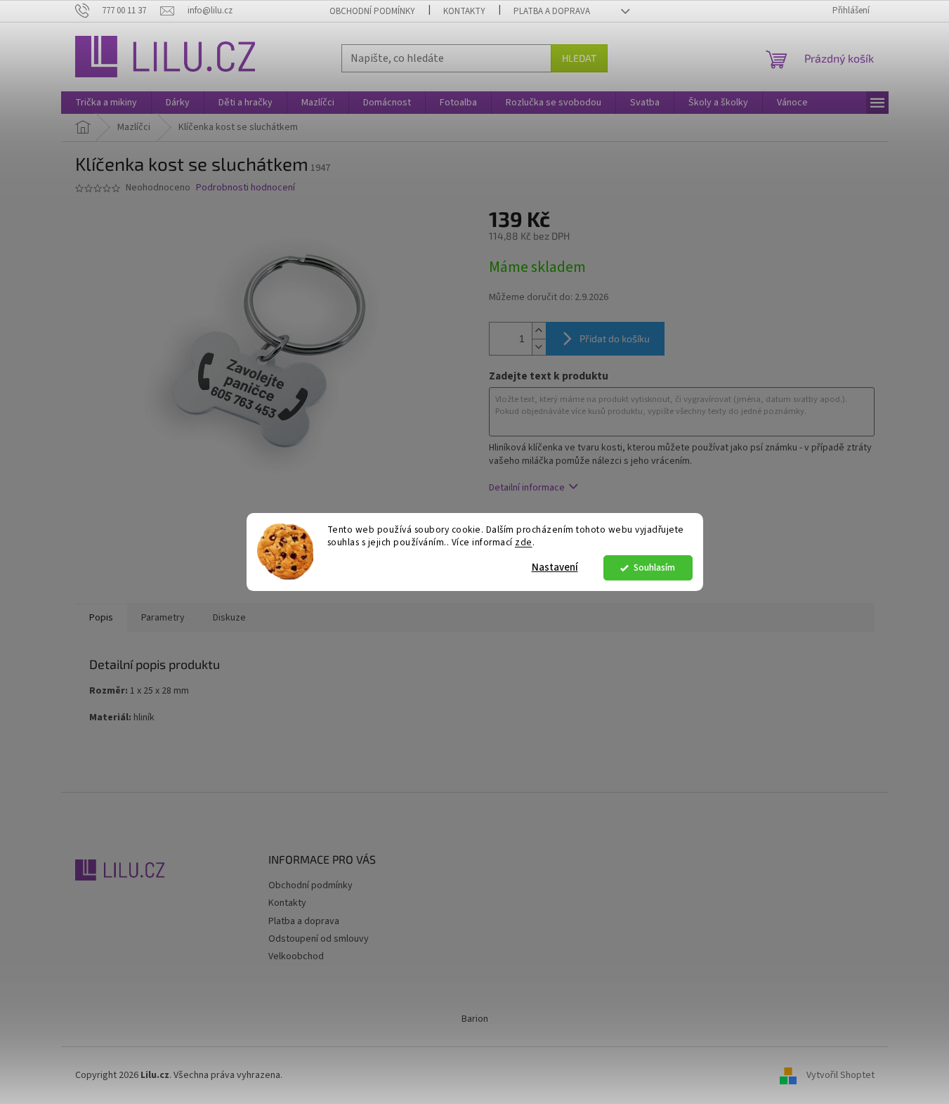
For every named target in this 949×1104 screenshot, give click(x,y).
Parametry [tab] (163, 618)
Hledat (579, 58)
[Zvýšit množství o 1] (539, 331)
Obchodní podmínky (372, 11)
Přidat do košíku (615, 338)
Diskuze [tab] (229, 618)
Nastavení (555, 567)
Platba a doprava (551, 11)
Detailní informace (527, 488)
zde (523, 543)
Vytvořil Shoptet (840, 1075)
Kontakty (464, 11)
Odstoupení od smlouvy (318, 939)
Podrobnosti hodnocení (245, 188)
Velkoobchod (296, 956)
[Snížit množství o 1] (539, 347)
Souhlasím (654, 567)
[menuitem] (106, 102)
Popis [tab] (101, 618)
